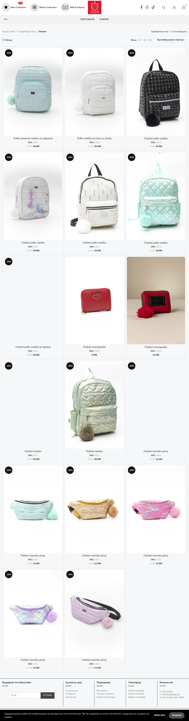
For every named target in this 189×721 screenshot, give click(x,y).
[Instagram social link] (147, 7)
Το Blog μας (70, 694)
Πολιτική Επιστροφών (106, 697)
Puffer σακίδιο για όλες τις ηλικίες (94, 138)
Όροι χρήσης (102, 691)
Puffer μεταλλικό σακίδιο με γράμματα (33, 138)
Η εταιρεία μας (71, 691)
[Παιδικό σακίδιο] (33, 404)
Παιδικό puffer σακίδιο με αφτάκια (33, 347)
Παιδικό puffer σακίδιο (156, 138)
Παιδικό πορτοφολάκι (94, 347)
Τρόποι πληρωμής (136, 691)
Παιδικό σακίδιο (33, 451)
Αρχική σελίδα (8, 31)
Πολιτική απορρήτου (105, 694)
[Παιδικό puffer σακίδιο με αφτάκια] (33, 300)
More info (160, 715)
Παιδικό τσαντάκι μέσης (156, 451)
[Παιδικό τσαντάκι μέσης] (156, 405)
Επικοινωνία (70, 697)
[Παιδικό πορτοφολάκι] (94, 300)
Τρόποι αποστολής (136, 694)
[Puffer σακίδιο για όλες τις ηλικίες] (94, 91)
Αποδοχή (177, 715)
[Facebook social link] (141, 7)
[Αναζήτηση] (164, 7)
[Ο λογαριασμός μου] (174, 7)
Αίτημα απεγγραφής (137, 697)
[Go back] (6, 19)
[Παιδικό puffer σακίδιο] (156, 92)
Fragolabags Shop (27, 31)
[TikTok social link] (153, 7)
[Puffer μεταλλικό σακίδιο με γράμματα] (33, 91)
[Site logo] (94, 7)
